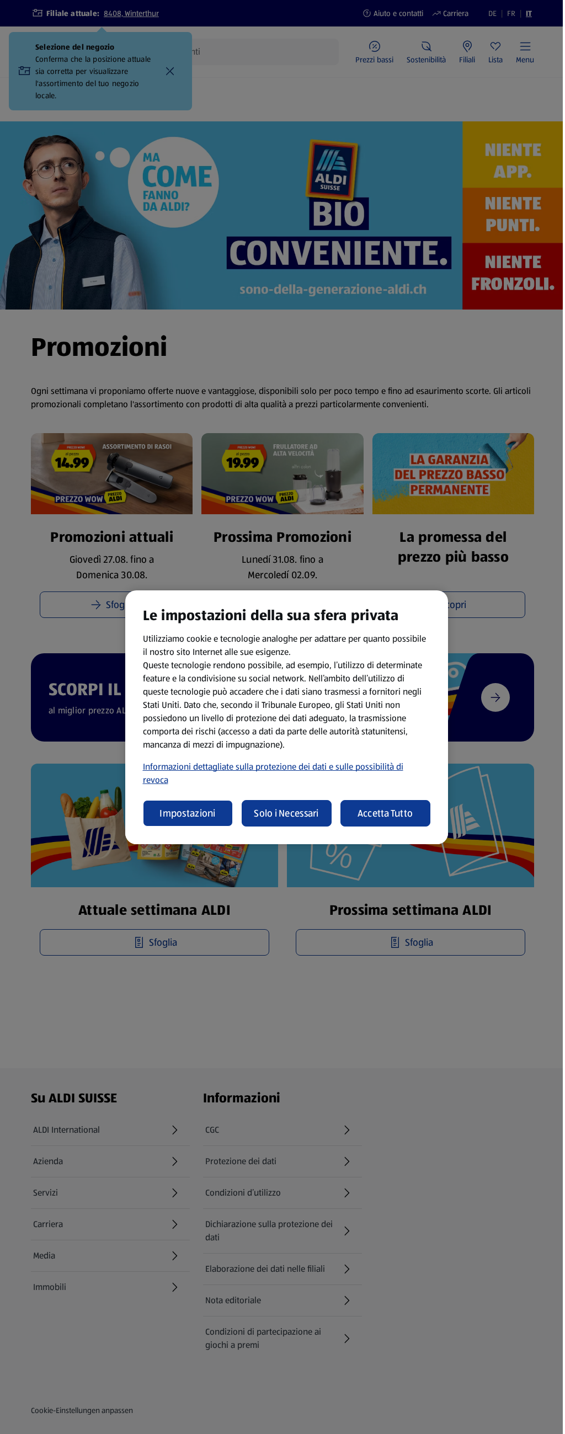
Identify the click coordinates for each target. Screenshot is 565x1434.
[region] (286, 717)
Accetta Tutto (385, 813)
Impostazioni (187, 813)
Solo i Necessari (286, 813)
